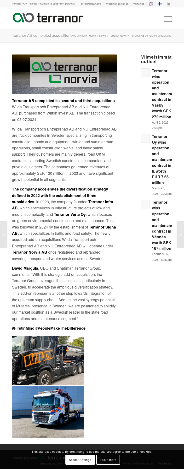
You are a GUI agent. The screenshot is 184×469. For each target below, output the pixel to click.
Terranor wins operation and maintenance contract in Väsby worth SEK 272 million (163, 94)
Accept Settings (80, 460)
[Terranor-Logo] (48, 18)
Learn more (108, 460)
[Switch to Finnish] (160, 4)
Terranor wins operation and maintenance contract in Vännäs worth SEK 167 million (163, 225)
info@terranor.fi (91, 3)
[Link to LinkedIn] (168, 3)
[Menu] (166, 18)
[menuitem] (91, 3)
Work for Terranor (117, 3)
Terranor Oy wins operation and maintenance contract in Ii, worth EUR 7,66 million (163, 159)
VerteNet (138, 3)
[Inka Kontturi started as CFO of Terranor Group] (3, 234)
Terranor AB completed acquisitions (42, 35)
